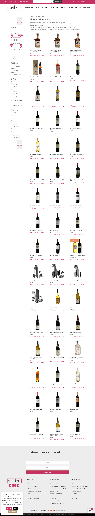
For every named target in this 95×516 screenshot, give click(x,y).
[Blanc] (11, 56)
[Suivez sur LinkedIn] (10, 485)
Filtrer (19, 19)
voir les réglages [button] (12, 511)
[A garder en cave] (11, 74)
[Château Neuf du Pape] (11, 126)
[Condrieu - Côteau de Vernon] (11, 130)
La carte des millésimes (56, 501)
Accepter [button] (9, 508)
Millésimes (86, 7)
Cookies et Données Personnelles (80, 496)
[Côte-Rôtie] (11, 135)
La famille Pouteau (33, 486)
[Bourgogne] (11, 110)
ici (76, 514)
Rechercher (58, 1)
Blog (29, 493)
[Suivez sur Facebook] (13, 485)
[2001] (11, 84)
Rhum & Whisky (60, 7)
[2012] (11, 91)
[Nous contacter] (5, 1)
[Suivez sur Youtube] (18, 485)
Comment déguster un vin (56, 484)
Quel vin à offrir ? (54, 491)
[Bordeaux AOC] (11, 124)
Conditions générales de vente (80, 486)
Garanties (74, 493)
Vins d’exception (49, 7)
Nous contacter (32, 496)
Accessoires (69, 7)
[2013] (11, 93)
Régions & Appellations (56, 493)
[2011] (11, 88)
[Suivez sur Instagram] (15, 485)
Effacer (19, 23)
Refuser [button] (15, 508)
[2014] (11, 96)
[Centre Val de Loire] (11, 105)
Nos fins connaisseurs (33, 489)
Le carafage (53, 498)
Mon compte (76, 2)
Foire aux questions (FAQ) (34, 491)
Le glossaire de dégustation (57, 503)
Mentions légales (76, 491)
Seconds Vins (39, 7)
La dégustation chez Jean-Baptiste (58, 489)
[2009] (11, 86)
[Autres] (11, 114)
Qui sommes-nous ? (33, 484)
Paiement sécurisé (76, 484)
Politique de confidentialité (79, 489)
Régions (77, 7)
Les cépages (53, 496)
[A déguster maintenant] (11, 70)
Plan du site (75, 498)
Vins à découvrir (29, 7)
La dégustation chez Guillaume (58, 486)
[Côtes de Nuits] (11, 137)
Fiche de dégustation (33, 498)
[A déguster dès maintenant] (11, 66)
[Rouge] (11, 58)
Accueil (31, 16)
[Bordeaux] (11, 107)
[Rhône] (11, 112)
